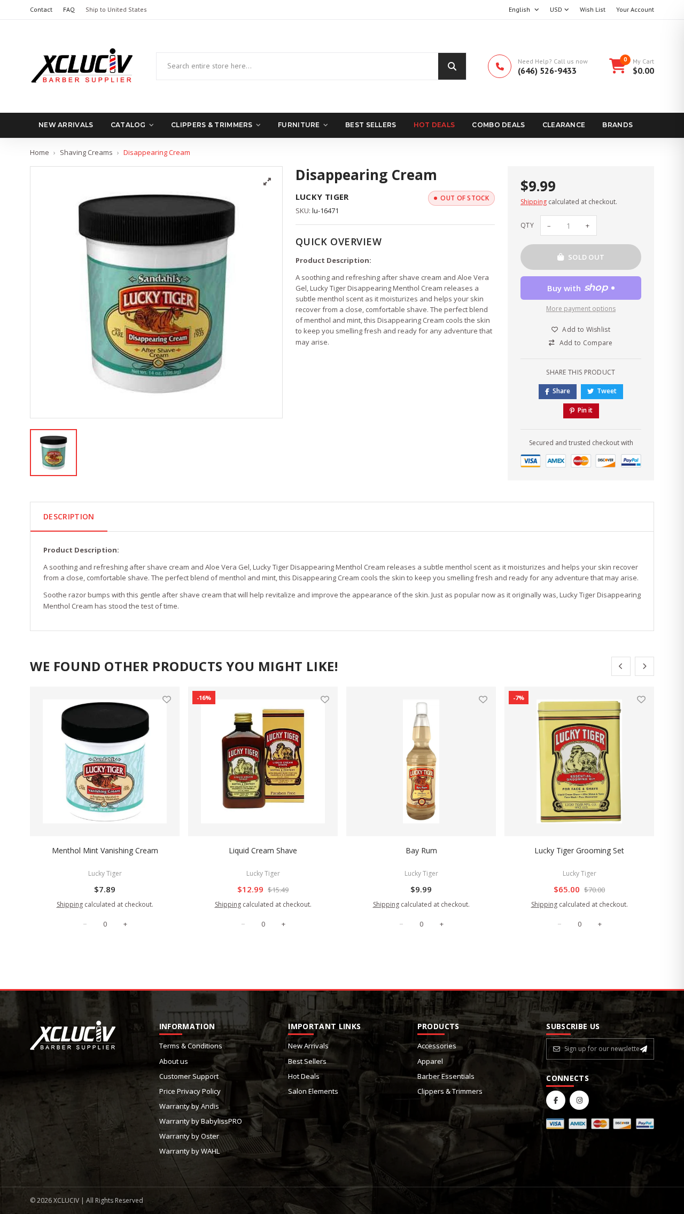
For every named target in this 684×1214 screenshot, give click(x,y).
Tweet (607, 390)
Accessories (436, 1045)
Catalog (128, 125)
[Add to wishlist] (166, 699)
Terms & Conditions (190, 1045)
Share (561, 390)
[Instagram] (579, 1100)
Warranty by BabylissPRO (200, 1121)
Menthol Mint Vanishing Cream (105, 850)
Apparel (430, 1061)
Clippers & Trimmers (212, 125)
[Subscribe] (643, 1049)
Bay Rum (421, 850)
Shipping (533, 201)
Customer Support (189, 1076)
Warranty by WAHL (189, 1151)
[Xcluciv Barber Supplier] (82, 66)
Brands (617, 125)
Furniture (299, 125)
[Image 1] (53, 452)
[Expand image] (267, 181)
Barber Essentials (446, 1076)
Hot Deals (434, 125)
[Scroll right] (644, 666)
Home (39, 152)
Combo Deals (498, 125)
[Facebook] (555, 1100)
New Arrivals (66, 125)
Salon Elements (313, 1091)
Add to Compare (586, 342)
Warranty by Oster (189, 1136)
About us (173, 1061)
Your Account (635, 9)
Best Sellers (371, 125)
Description (69, 516)
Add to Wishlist (586, 329)
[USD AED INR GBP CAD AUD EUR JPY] (559, 10)
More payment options (581, 308)
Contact (41, 9)
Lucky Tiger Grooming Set (579, 850)
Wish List (592, 9)
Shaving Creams (86, 152)
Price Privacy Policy (190, 1091)
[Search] (452, 66)
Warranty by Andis (189, 1106)
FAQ (69, 9)
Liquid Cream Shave (263, 850)
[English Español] (524, 10)
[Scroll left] (621, 666)
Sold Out (586, 257)
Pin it (585, 410)
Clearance (564, 125)
